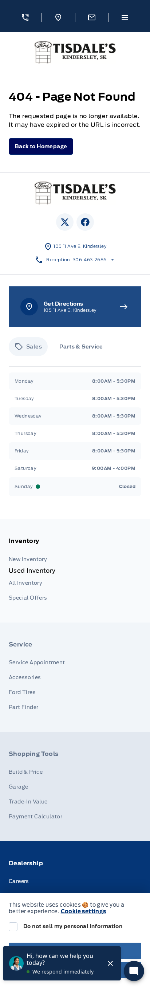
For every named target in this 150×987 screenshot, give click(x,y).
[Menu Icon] (125, 17)
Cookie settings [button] (83, 911)
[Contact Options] (91, 17)
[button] (25, 17)
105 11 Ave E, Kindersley (80, 246)
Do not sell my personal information (72, 926)
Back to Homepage (41, 146)
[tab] (28, 346)
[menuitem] (75, 571)
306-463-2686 (90, 259)
